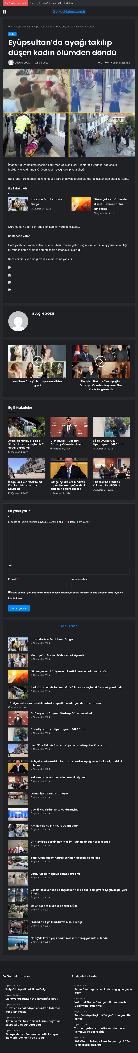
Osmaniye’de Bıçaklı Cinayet (49, 793)
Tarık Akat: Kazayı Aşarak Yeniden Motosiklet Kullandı (66, 858)
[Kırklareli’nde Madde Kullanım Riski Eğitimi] (111, 468)
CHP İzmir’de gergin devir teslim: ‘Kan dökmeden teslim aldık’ (71, 842)
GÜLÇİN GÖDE (22, 62)
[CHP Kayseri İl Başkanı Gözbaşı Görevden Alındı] (68, 427)
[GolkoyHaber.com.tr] (69, 11)
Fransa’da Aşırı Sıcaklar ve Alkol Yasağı (56, 922)
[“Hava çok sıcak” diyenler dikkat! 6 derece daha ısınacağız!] (81, 204)
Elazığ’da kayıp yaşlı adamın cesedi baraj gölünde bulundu (69, 938)
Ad (10, 565)
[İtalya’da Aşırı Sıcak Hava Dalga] (18, 204)
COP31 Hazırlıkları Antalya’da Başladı (55, 809)
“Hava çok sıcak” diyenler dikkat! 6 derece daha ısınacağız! (62, 3)
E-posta (13, 579)
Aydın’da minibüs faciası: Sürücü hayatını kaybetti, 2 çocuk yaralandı (26, 444)
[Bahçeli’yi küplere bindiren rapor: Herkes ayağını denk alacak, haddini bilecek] (68, 468)
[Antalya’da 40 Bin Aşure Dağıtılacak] (18, 830)
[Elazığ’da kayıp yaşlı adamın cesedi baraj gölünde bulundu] (18, 943)
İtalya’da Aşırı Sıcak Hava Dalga (52, 639)
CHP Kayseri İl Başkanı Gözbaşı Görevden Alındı (66, 442)
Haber (26, 26)
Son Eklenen (69, 626)
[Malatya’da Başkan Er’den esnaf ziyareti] (18, 660)
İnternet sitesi (80, 579)
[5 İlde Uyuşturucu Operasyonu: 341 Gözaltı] (111, 427)
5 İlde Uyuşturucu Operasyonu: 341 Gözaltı (109, 442)
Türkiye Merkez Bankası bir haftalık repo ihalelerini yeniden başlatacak (54, 703)
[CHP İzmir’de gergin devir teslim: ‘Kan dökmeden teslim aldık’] (18, 846)
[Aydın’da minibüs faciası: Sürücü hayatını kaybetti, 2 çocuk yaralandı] (26, 427)
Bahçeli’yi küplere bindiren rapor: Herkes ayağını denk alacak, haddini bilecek (68, 485)
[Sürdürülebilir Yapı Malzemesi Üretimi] (18, 879)
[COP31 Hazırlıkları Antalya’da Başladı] (18, 814)
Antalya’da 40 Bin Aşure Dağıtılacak (54, 825)
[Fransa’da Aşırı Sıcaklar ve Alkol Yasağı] (18, 927)
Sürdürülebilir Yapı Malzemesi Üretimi (55, 874)
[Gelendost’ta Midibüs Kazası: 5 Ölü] (18, 911)
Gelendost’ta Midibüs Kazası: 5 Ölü (54, 906)
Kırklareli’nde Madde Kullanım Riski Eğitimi (106, 483)
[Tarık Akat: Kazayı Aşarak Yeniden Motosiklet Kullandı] (18, 863)
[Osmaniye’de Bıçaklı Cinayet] (18, 798)
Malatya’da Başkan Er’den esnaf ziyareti (57, 655)
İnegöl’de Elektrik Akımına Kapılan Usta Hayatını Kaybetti (25, 485)
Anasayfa (15, 26)
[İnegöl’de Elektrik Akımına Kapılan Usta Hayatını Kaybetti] (26, 468)
